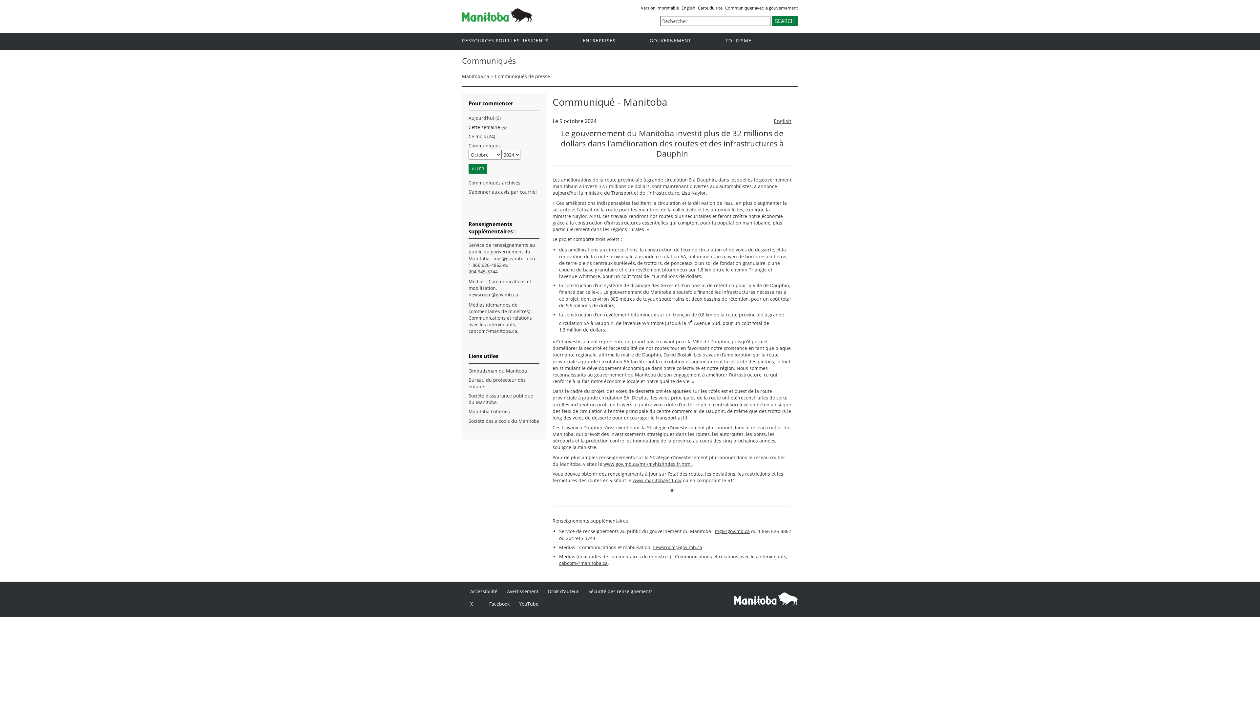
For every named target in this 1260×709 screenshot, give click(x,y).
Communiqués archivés (494, 183)
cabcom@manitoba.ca (583, 563)
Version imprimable (660, 8)
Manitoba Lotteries (489, 411)
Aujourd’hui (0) (485, 118)
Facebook (499, 604)
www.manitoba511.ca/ (657, 480)
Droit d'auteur (563, 591)
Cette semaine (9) (488, 127)
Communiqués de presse (522, 76)
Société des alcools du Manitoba (504, 421)
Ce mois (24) (482, 136)
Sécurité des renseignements (620, 591)
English (688, 8)
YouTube (528, 604)
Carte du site (710, 8)
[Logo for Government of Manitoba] (497, 19)
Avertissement (522, 591)
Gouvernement (670, 41)
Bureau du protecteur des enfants (497, 383)
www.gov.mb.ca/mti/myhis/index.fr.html (647, 464)
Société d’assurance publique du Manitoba (501, 399)
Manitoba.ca (475, 76)
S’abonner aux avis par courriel (503, 192)
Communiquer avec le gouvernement (761, 8)
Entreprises (599, 41)
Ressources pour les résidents (505, 41)
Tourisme (738, 41)
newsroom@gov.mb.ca (677, 547)
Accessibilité (483, 591)
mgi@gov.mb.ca (732, 531)
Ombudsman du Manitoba (498, 371)
